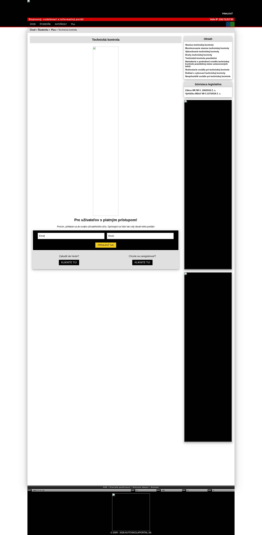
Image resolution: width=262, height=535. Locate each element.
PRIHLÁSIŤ (227, 14)
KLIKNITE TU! (69, 262)
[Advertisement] (105, 295)
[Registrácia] (232, 24)
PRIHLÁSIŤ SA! (106, 245)
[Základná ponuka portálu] (224, 24)
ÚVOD (32, 24)
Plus (73, 24)
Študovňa (43, 29)
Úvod (32, 29)
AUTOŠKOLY (61, 24)
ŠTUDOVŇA (45, 24)
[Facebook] (228, 24)
